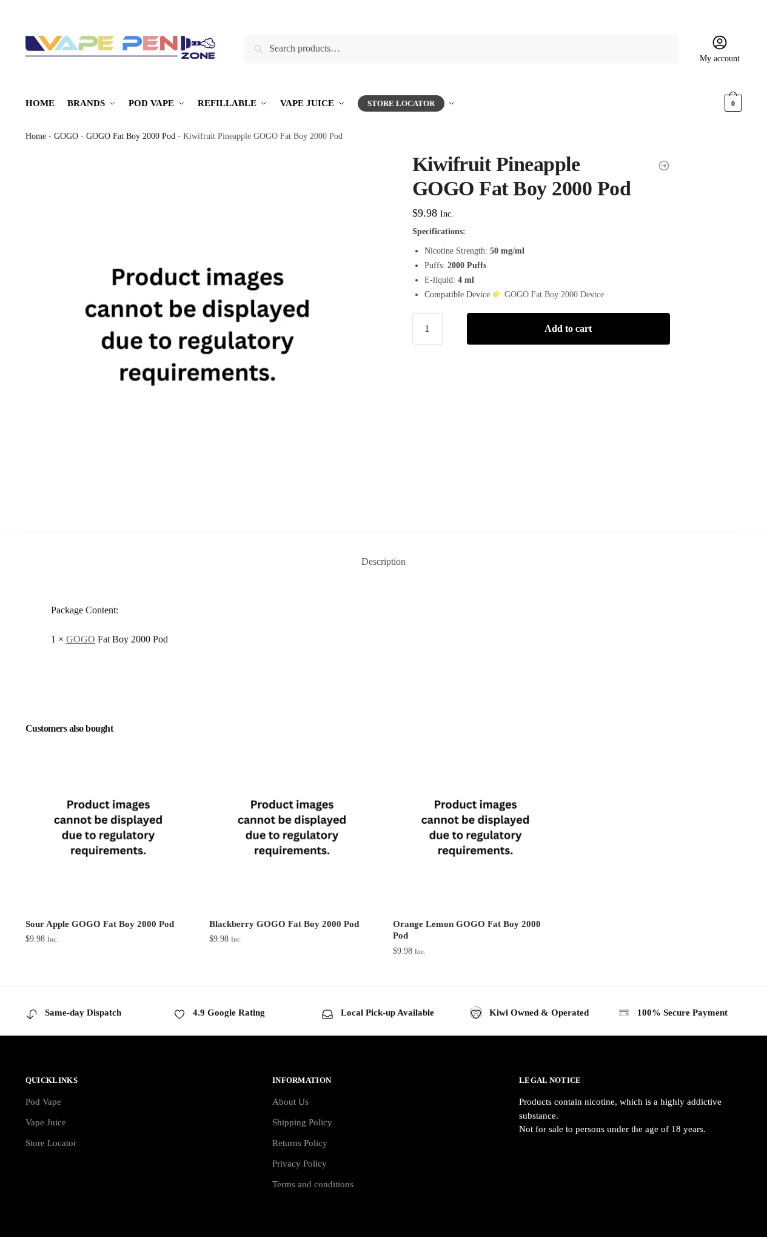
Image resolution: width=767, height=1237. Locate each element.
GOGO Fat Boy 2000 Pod (130, 136)
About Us (290, 1102)
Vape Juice (45, 1122)
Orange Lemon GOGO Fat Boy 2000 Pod (467, 930)
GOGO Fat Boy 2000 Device (554, 294)
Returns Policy (299, 1143)
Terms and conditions (312, 1184)
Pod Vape (43, 1102)
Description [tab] (383, 561)
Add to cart (568, 328)
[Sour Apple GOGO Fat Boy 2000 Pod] (108, 827)
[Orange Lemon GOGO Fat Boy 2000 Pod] (475, 827)
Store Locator (50, 1143)
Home (35, 136)
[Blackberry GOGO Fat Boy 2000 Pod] (292, 827)
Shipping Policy (302, 1122)
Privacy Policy (299, 1163)
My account (720, 58)
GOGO (66, 136)
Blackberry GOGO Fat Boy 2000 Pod (284, 924)
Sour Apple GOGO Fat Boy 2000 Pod (99, 924)
